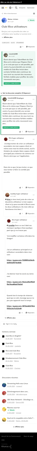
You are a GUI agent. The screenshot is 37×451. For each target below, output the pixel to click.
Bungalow (17, 339)
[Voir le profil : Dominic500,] (4, 401)
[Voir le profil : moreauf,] (4, 385)
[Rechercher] (16, 8)
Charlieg (17, 368)
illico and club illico (13, 351)
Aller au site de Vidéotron (10, 2)
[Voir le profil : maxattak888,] (6, 55)
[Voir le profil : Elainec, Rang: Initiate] (4, 20)
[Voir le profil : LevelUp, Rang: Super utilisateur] (7, 195)
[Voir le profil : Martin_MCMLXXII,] (4, 420)
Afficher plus (8, 37)
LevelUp (13, 194)
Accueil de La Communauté (11, 436)
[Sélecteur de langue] (11, 8)
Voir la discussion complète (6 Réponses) (16, 93)
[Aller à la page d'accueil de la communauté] (7, 7)
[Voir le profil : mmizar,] (4, 409)
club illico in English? (13, 336)
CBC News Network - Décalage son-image (21, 400)
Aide (3, 440)
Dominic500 (20, 402)
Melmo (16, 361)
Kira (10, 138)
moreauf (19, 386)
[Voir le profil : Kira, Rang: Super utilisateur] (6, 139)
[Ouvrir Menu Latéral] (3, 7)
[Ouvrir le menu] (34, 13)
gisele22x (18, 346)
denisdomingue (21, 394)
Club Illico (9, 343)
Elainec (10, 19)
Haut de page (28, 436)
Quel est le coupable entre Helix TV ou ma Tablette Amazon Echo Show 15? (21, 418)
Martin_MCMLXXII (22, 421)
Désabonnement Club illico (16, 358)
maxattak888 (13, 54)
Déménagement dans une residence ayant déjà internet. (19, 392)
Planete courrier (13, 408)
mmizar (18, 413)
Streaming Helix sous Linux (17, 384)
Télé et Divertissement (10, 13)
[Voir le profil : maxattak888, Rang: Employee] (5, 99)
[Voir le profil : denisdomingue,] (4, 393)
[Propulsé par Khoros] (18, 446)
